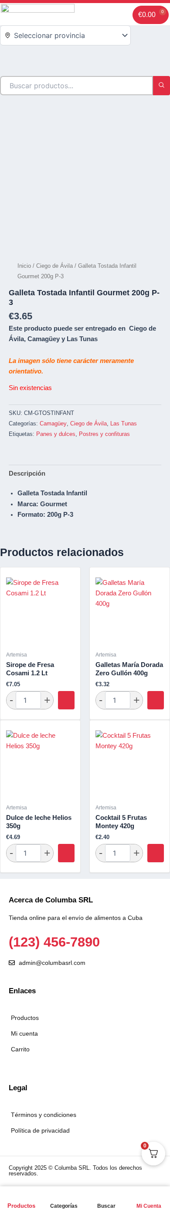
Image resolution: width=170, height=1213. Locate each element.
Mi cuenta (24, 1033)
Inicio (24, 266)
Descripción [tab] (27, 473)
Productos (21, 1206)
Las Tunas (123, 423)
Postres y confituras (104, 434)
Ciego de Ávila (54, 266)
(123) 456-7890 (54, 942)
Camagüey (53, 423)
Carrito (20, 1049)
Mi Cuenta (148, 1206)
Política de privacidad (40, 1130)
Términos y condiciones (43, 1114)
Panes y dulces (55, 434)
